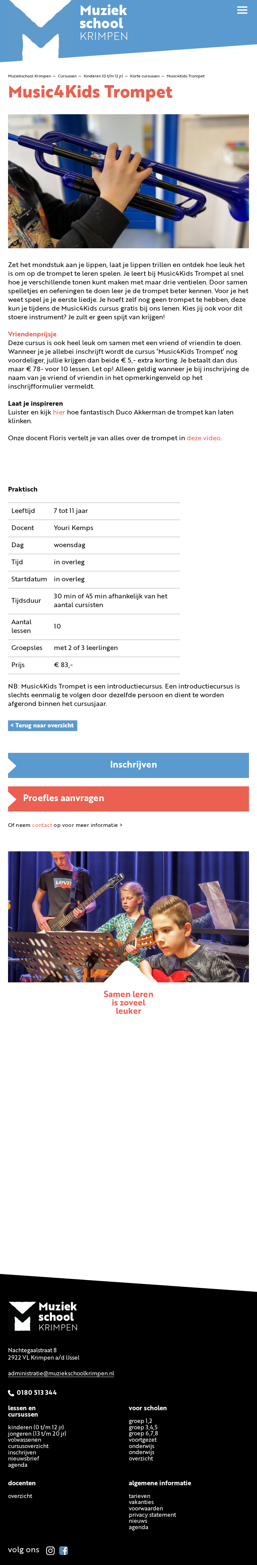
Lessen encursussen (23, 1412)
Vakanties (141, 1503)
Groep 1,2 (140, 1421)
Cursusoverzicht (28, 1446)
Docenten (22, 1484)
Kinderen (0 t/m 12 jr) (36, 1428)
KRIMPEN (104, 25)
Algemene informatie (160, 1484)
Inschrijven (133, 765)
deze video (204, 438)
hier (59, 412)
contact (42, 825)
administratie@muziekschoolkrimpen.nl (61, 1374)
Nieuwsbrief (23, 1459)
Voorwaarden (146, 1509)
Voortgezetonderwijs (143, 1443)
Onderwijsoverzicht (141, 1456)
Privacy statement (152, 1515)
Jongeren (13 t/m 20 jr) (37, 1434)
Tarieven (139, 1496)
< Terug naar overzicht (42, 726)
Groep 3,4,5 (143, 1428)
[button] (242, 10)
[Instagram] (50, 1551)
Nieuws (138, 1521)
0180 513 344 (37, 1393)
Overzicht (20, 1496)
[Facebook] (63, 1550)
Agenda (17, 1465)
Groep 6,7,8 (143, 1434)
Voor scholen (148, 1409)
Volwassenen (24, 1440)
